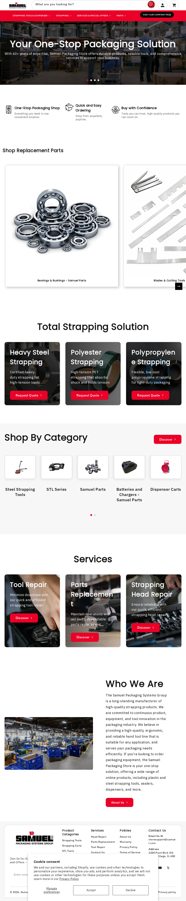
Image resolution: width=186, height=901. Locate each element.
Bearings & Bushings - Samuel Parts (62, 280)
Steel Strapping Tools (20, 492)
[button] (87, 80)
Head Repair (99, 836)
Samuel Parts (93, 489)
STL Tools (68, 851)
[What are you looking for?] (151, 4)
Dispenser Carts (165, 489)
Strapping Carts (72, 845)
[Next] (178, 286)
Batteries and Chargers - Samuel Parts (129, 494)
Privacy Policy (69, 879)
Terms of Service (130, 852)
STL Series (56, 489)
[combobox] (94, 5)
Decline (131, 890)
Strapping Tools (72, 840)
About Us (117, 802)
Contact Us (98, 852)
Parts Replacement (103, 841)
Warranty (125, 841)
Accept (91, 890)
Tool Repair (98, 847)
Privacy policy (167, 892)
